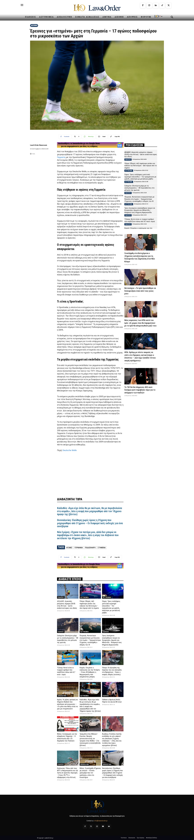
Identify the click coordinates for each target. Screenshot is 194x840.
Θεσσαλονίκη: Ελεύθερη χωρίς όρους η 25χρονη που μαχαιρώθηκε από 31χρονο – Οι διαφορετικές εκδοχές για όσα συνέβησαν (90, 523)
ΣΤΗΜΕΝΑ (102, 547)
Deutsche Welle (70, 450)
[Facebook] (143, 5)
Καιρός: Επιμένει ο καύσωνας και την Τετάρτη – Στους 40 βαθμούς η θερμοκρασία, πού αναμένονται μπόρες (90, 672)
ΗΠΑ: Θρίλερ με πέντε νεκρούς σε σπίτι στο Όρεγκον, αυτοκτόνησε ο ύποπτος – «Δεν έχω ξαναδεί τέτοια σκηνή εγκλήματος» (139, 356)
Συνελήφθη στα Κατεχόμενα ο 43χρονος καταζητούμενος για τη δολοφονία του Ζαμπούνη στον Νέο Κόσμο (139, 257)
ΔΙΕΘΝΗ (34, 25)
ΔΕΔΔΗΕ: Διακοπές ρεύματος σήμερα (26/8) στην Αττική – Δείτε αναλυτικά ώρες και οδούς (67, 604)
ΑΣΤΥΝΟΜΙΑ (84, 597)
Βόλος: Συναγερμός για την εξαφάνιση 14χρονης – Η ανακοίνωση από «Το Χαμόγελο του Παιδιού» (67, 737)
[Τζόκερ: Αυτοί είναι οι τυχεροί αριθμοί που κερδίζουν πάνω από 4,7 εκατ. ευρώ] (67, 657)
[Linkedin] (155, 5)
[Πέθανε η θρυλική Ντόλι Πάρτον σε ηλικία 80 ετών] (112, 689)
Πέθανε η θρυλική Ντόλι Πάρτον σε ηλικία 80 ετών (112, 700)
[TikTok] (162, 5)
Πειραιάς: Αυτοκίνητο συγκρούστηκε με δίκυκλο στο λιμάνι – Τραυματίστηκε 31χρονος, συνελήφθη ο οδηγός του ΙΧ (90, 640)
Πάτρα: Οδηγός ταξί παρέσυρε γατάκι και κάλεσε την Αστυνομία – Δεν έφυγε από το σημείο (89, 604)
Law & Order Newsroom (38, 145)
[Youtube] (103, 826)
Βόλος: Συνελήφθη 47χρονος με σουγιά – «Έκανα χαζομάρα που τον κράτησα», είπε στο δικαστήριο (90, 773)
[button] (172, 17)
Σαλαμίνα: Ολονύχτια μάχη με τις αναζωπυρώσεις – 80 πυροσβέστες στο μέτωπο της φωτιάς (67, 638)
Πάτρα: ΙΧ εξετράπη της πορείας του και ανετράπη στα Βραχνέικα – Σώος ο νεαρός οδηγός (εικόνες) (112, 671)
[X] (168, 5)
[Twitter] (91, 826)
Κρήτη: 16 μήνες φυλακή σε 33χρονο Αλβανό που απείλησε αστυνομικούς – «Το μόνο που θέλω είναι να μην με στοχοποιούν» (67, 704)
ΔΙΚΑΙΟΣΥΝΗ (62, 696)
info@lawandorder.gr (100, 821)
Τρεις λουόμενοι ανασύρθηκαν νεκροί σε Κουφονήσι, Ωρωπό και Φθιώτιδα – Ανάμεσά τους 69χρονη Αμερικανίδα (112, 640)
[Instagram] (149, 5)
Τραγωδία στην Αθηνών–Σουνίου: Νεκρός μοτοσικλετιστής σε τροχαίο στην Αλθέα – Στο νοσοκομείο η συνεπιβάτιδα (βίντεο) (90, 739)
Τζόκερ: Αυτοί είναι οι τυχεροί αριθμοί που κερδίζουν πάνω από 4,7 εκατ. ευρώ (66, 671)
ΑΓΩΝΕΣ (69, 547)
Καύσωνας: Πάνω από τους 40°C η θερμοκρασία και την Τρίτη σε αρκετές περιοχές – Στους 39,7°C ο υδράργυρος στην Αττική (67, 773)
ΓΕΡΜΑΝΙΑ (79, 547)
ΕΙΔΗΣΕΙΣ (61, 597)
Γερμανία (61, 157)
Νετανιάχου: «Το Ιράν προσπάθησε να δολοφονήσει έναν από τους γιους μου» (140, 291)
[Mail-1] (109, 826)
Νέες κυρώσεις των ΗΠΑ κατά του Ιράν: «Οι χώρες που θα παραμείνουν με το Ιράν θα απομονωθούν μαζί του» (140, 323)
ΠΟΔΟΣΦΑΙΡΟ (90, 547)
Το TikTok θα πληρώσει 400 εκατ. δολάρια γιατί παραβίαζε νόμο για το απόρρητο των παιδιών (139, 390)
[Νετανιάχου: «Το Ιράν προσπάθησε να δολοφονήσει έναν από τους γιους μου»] (140, 277)
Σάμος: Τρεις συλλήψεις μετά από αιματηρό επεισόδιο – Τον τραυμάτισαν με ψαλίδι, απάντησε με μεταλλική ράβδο (111, 607)
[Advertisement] (90, 473)
